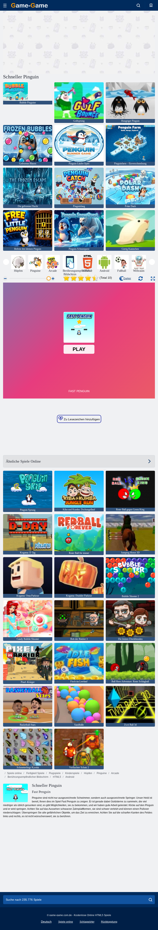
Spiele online (14, 773)
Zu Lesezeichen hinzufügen (81, 419)
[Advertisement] (41, 41)
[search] (150, 899)
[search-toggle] (138, 5)
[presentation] (6, 262)
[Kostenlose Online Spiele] (29, 5)
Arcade (115, 773)
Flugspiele (54, 773)
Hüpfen (87, 773)
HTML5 (56, 776)
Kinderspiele (72, 773)
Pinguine (101, 773)
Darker (127, 278)
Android (69, 776)
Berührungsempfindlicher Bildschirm (27, 776)
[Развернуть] (153, 279)
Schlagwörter (87, 921)
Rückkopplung (109, 921)
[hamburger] (5, 5)
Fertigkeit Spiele (35, 773)
